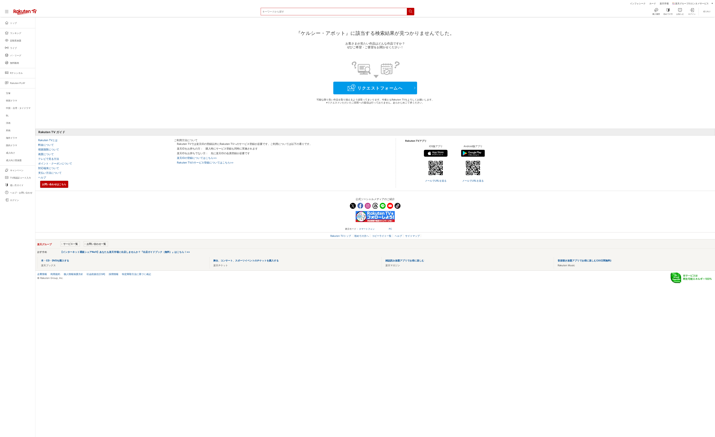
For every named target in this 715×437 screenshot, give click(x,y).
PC (390, 228)
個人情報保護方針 (73, 274)
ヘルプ (42, 177)
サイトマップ (412, 235)
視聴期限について (48, 149)
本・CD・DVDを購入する (55, 260)
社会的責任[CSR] (96, 274)
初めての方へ (361, 235)
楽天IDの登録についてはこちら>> (197, 157)
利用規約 (55, 274)
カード (652, 3)
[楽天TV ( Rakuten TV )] (25, 13)
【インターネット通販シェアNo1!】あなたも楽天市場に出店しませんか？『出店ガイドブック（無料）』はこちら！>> (125, 251)
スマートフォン (367, 228)
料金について (46, 144)
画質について (46, 154)
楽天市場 (664, 3)
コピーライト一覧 (381, 235)
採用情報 (113, 274)
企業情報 (42, 274)
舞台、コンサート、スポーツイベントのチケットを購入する (246, 260)
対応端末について (48, 168)
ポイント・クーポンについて (55, 163)
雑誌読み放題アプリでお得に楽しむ (404, 260)
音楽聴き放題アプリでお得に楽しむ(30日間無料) (584, 260)
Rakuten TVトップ (341, 235)
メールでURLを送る (436, 180)
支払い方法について (50, 172)
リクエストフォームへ (380, 88)
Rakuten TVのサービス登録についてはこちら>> (205, 162)
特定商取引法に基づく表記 (136, 274)
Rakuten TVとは (48, 140)
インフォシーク (638, 3)
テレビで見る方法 (48, 158)
